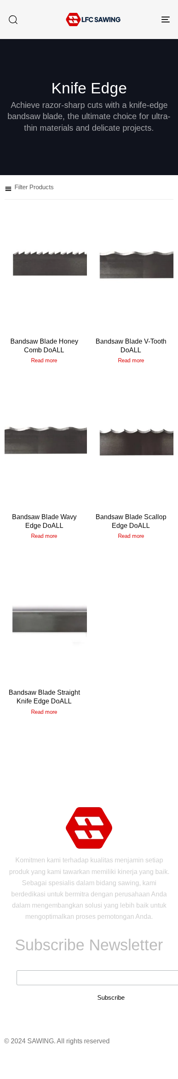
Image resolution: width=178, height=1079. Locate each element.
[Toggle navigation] (143, 19)
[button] (12, 19)
